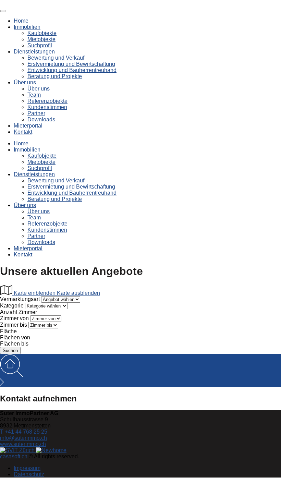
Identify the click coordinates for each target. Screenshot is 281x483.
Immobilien (27, 27)
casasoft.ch (13, 456)
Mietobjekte (41, 39)
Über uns (25, 82)
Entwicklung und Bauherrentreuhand (72, 70)
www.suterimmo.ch (23, 444)
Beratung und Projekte (54, 76)
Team (34, 95)
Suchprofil (39, 45)
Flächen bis (14, 344)
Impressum (27, 468)
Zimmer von (14, 318)
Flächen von (15, 337)
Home (21, 21)
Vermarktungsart (20, 299)
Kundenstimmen (47, 107)
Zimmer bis (13, 325)
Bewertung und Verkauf (55, 58)
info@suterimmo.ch (23, 438)
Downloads (41, 119)
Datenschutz (29, 474)
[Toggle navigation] (2, 11)
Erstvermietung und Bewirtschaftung (71, 64)
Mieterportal (28, 126)
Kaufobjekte (42, 33)
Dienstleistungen (34, 52)
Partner (36, 113)
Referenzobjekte (47, 101)
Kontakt (23, 132)
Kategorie (12, 306)
